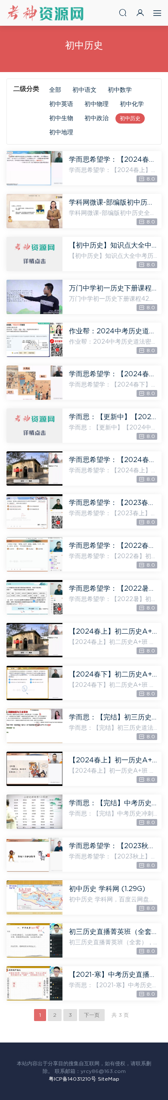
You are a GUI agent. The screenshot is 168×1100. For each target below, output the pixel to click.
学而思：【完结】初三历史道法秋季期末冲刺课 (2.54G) (113, 717)
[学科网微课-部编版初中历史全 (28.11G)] (34, 211)
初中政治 (96, 118)
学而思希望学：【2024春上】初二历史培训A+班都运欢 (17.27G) (113, 159)
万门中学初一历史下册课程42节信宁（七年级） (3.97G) (113, 288)
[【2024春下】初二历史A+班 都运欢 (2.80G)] (34, 683)
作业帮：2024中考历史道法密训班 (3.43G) (113, 331)
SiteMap (108, 1079)
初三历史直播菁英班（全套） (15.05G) (113, 931)
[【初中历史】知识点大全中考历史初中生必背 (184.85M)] (34, 254)
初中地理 (61, 133)
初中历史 (130, 118)
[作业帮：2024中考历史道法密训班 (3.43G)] (34, 340)
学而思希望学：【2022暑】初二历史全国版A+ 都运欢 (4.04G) (113, 588)
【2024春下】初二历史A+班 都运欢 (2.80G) (113, 674)
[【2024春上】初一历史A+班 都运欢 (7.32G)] (34, 769)
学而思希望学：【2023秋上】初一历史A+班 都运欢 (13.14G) (113, 846)
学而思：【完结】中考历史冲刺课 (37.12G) (113, 803)
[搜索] (122, 12)
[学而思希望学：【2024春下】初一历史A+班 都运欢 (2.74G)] (34, 383)
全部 (55, 90)
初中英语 (61, 104)
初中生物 (61, 118)
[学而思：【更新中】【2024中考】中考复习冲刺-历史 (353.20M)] (34, 425)
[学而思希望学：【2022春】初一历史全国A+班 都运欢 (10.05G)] (34, 554)
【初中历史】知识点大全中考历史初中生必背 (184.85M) (113, 245)
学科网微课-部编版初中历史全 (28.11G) (113, 202)
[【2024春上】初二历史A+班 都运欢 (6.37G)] (34, 640)
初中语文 (84, 90)
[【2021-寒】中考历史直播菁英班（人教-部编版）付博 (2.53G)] (34, 983)
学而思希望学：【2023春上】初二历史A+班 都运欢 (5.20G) (113, 502)
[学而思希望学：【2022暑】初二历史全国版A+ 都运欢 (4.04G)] (34, 597)
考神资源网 (45, 13)
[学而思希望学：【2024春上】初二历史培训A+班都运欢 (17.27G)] (34, 168)
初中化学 (132, 104)
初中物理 (96, 104)
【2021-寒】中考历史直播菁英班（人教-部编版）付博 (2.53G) (113, 974)
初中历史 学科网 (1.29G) (107, 888)
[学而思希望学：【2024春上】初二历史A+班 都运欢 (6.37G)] (34, 468)
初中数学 (120, 90)
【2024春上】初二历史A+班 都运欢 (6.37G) (113, 631)
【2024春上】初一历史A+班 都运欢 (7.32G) (113, 760)
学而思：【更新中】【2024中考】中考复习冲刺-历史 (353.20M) (113, 417)
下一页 (92, 1015)
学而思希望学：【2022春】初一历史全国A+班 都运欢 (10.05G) (113, 545)
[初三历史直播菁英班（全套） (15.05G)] (34, 940)
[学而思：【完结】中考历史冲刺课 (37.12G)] (34, 812)
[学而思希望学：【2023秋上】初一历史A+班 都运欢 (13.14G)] (34, 854)
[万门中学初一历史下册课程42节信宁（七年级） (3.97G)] (34, 297)
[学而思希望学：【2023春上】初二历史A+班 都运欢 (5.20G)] (34, 511)
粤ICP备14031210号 (72, 1079)
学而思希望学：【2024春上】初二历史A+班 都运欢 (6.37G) (113, 459)
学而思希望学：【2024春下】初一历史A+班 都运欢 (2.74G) (113, 374)
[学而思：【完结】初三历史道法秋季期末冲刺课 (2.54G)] (34, 726)
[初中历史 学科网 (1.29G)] (34, 897)
